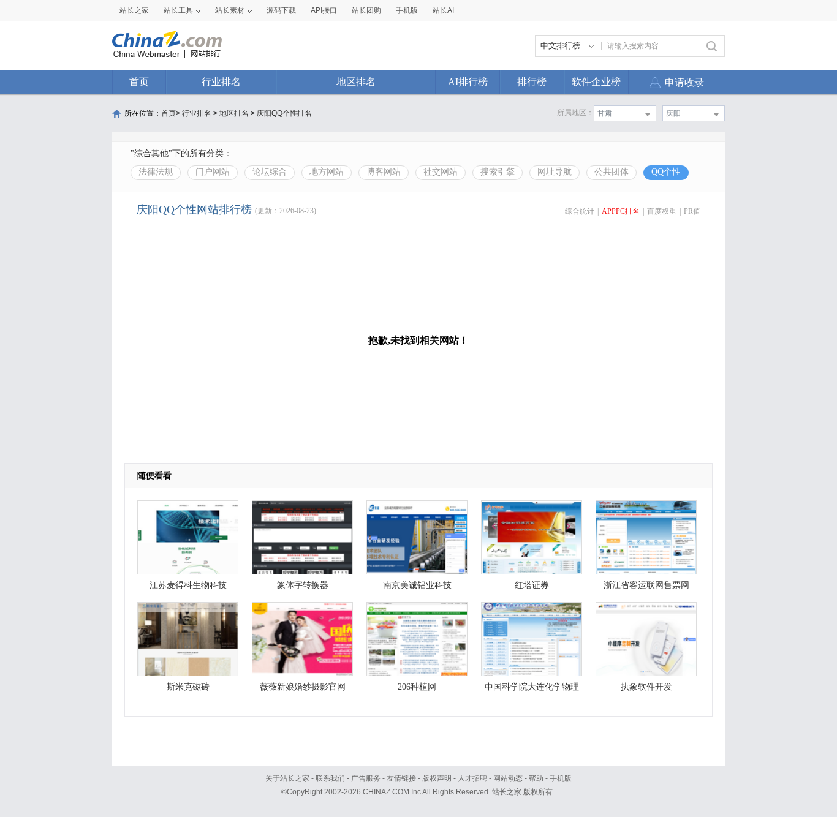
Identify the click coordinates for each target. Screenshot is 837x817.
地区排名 (356, 82)
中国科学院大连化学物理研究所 (532, 690)
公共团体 (611, 171)
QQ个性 (666, 171)
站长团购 (366, 10)
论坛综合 (269, 171)
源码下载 (281, 10)
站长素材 (229, 10)
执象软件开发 (646, 686)
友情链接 (401, 778)
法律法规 (155, 171)
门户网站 (212, 171)
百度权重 (661, 211)
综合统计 (579, 211)
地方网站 (326, 171)
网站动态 (508, 778)
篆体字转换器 (302, 585)
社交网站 (440, 171)
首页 (139, 82)
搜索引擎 (497, 171)
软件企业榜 (596, 82)
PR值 (692, 211)
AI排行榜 (468, 82)
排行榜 (532, 82)
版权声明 (437, 778)
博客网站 (383, 171)
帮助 (536, 778)
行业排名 (221, 82)
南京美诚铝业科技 (417, 585)
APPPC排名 (621, 211)
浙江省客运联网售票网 (646, 585)
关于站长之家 (287, 778)
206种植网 (417, 686)
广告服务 (366, 778)
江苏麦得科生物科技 (188, 585)
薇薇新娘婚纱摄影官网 (303, 686)
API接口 (324, 10)
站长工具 (178, 10)
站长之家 (134, 10)
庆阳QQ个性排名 (284, 113)
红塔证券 (532, 585)
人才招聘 (472, 778)
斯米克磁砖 (188, 686)
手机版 (561, 778)
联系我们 (330, 778)
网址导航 (554, 171)
